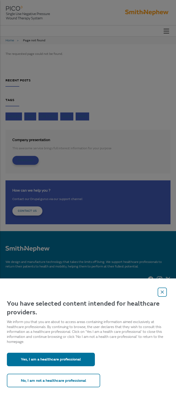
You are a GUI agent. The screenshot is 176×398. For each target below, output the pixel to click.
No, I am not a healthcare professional (53, 380)
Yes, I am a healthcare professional (51, 359)
